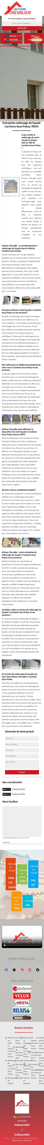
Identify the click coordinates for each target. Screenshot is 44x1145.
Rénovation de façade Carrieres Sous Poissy (40, 1059)
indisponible (17, 36)
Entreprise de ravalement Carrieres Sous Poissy (32, 1071)
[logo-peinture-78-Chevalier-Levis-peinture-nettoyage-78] (17, 8)
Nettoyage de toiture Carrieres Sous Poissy (9, 1067)
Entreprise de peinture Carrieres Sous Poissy (25, 1067)
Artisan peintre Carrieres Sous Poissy (40, 1043)
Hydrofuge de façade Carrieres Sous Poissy (40, 1076)
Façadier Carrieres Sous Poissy (32, 1057)
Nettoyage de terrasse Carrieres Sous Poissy (17, 1054)
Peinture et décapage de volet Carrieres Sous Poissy (25, 1047)
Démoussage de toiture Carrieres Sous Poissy (17, 1071)
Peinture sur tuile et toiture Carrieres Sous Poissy (9, 1047)
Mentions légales (22, 1141)
